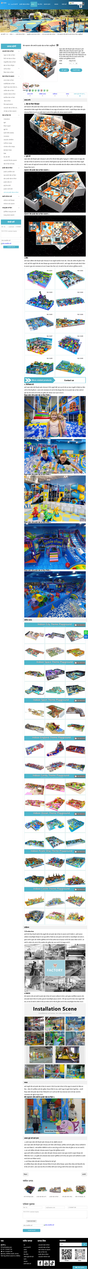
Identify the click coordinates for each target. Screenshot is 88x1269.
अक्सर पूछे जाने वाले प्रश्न (80, 94)
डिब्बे (5, 153)
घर (24, 1245)
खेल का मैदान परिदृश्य (9, 65)
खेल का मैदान (7, 101)
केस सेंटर (26, 1254)
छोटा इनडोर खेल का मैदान (10, 178)
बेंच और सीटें (7, 157)
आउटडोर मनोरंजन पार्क (44, 1256)
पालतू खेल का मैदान (7, 207)
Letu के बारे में (27, 1247)
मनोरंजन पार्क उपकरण (9, 203)
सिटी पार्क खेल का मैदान (9, 58)
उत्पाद (25, 1249)
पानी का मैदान (7, 69)
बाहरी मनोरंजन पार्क (7, 196)
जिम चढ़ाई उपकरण (8, 104)
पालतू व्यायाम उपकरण (9, 215)
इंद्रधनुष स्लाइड (8, 150)
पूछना (65, 70)
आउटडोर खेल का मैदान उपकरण (11, 107)
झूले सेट (6, 129)
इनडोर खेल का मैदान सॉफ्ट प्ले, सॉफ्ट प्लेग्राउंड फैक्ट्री (29, 1196)
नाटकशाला (6, 136)
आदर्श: (60, 61)
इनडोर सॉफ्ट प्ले (8, 182)
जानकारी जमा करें (11, 247)
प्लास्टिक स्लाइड (8, 143)
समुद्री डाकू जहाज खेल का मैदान (12, 87)
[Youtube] (46, 1263)
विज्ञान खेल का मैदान (9, 72)
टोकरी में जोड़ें (76, 70)
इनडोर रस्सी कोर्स (8, 189)
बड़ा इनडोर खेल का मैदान (10, 175)
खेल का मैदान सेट (6, 115)
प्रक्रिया (55, 94)
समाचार (26, 1261)
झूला (5, 122)
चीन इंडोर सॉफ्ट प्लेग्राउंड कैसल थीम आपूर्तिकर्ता (42, 1196)
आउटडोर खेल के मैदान (44, 1245)
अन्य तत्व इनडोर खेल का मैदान (11, 192)
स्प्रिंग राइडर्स (7, 126)
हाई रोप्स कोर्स (7, 185)
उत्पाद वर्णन (30, 94)
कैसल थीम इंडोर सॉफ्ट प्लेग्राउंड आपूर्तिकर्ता (68, 1196)
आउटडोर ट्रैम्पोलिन (8, 139)
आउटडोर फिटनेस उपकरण (10, 160)
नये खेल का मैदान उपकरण (10, 111)
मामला (67, 94)
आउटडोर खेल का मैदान (8, 51)
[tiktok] (52, 1263)
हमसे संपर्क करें (27, 1263)
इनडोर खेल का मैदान (7, 168)
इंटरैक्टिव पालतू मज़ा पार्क (10, 211)
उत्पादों (25, 1252)
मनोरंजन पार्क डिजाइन (9, 200)
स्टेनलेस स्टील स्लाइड (9, 146)
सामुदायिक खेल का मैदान (10, 62)
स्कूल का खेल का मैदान (9, 55)
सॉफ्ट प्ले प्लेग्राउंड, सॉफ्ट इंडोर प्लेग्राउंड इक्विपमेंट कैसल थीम (55, 1196)
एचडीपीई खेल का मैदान (9, 83)
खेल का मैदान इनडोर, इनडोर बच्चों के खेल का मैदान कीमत (80, 1196)
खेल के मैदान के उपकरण (8, 76)
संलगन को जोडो (31, 1221)
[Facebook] (80, 6)
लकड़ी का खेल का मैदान (9, 94)
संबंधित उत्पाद (42, 94)
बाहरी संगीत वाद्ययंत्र (9, 133)
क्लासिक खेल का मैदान (9, 97)
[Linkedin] (82, 4)
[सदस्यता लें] (84, 1244)
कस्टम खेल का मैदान (9, 80)
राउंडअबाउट (7, 119)
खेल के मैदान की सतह (9, 164)
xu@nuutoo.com (7, 1247)
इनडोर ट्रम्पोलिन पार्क (9, 171)
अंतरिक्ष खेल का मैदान (9, 90)
